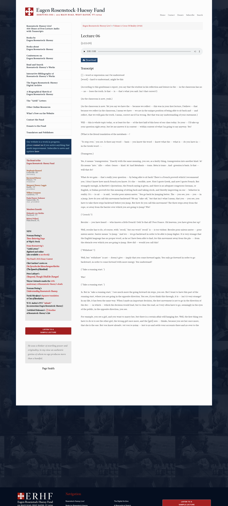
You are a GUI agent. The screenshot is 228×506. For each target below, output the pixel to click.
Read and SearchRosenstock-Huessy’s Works (41, 66)
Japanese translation (50, 295)
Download (90, 60)
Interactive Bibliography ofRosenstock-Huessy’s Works (41, 75)
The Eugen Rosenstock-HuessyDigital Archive (42, 84)
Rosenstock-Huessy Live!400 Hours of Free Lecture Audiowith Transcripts (43, 29)
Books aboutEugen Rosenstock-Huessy (40, 48)
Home (162, 15)
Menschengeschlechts (49, 266)
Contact (171, 15)
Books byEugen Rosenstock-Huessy (40, 39)
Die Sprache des (33, 266)
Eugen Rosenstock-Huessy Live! (97, 25)
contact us (38, 145)
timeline (52, 310)
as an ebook (44, 254)
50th (53, 281)
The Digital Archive (121, 501)
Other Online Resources (38, 107)
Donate (180, 15)
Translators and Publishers (40, 132)
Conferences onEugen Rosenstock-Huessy (40, 57)
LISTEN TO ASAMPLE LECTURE (48, 331)
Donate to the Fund (36, 126)
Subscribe (190, 15)
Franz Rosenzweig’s (35, 245)
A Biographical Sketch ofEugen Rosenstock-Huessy (40, 93)
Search (200, 15)
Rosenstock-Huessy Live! (75, 501)
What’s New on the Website (40, 113)
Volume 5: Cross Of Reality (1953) (127, 25)
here (37, 151)
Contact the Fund (35, 119)
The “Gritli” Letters (36, 100)
